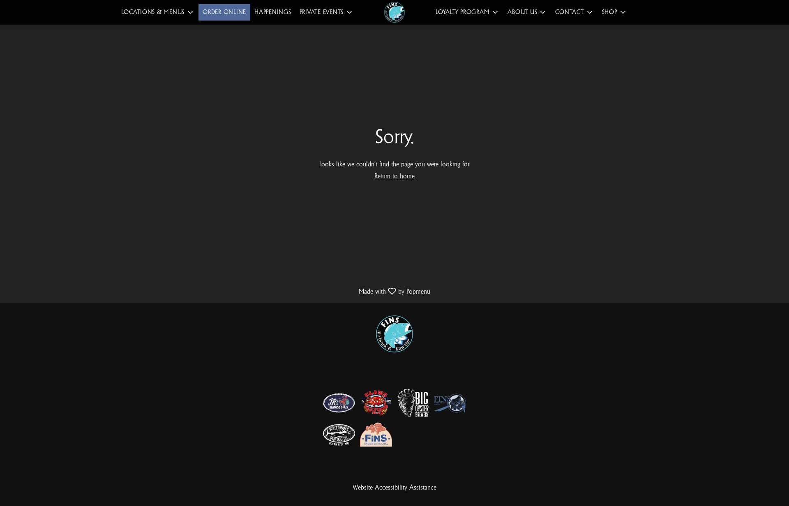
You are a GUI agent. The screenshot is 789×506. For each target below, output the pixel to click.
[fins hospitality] (450, 403)
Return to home (394, 176)
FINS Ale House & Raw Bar (394, 333)
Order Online (224, 12)
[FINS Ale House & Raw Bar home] (394, 12)
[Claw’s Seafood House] (376, 403)
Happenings (272, 12)
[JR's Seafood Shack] (339, 403)
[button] (157, 12)
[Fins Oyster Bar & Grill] (376, 435)
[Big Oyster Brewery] (413, 403)
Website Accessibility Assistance (394, 488)
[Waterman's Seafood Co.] (339, 435)
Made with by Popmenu (218, 291)
